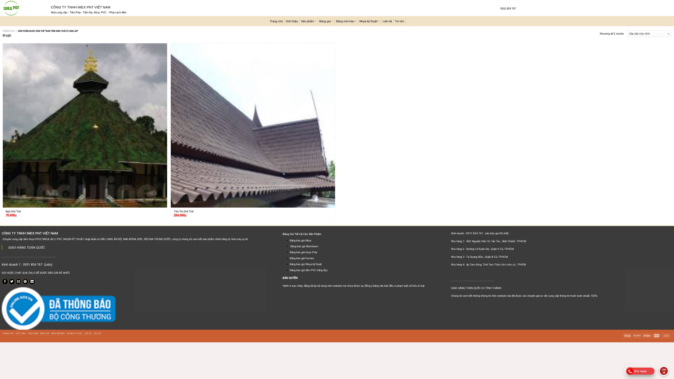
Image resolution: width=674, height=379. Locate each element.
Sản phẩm (307, 21)
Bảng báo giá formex (302, 258)
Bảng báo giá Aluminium (304, 246)
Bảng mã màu (345, 21)
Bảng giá (325, 21)
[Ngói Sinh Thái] (85, 125)
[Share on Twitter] (12, 281)
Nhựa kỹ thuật (368, 21)
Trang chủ (276, 21)
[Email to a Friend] (18, 281)
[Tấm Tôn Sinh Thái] (253, 125)
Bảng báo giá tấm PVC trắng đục (309, 270)
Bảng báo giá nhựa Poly (303, 252)
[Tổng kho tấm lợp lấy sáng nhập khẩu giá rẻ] (24, 8)
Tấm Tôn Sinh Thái (184, 211)
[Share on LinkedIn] (32, 281)
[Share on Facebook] (5, 281)
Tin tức (399, 21)
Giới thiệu (292, 21)
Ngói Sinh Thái (13, 211)
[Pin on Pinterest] (25, 281)
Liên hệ (387, 21)
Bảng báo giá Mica (300, 240)
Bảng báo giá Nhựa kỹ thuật (306, 264)
